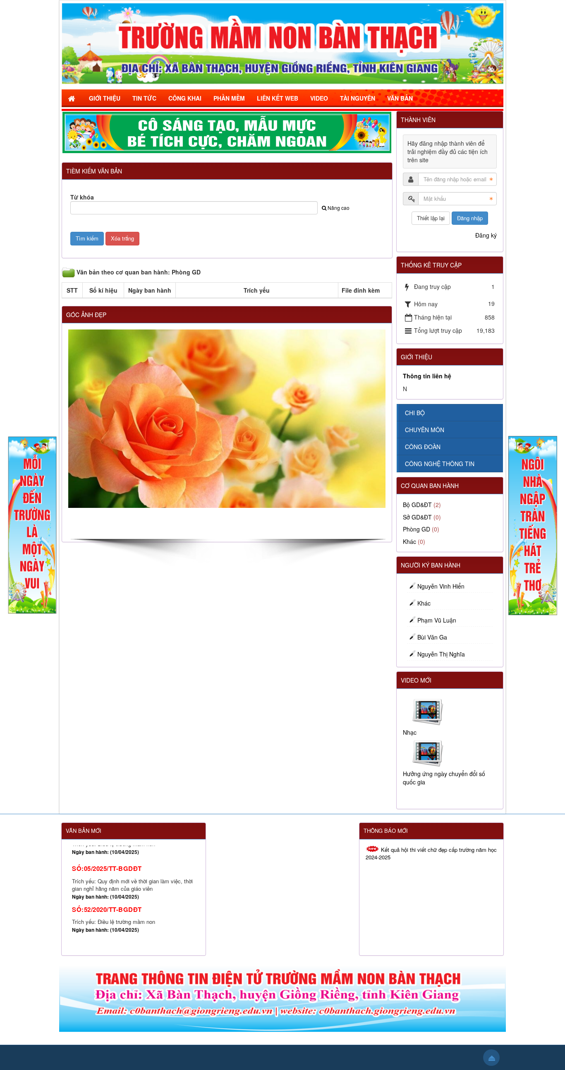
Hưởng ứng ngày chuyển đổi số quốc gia (444, 777)
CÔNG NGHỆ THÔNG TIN (439, 463)
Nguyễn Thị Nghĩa (441, 654)
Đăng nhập (470, 218)
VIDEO (319, 98)
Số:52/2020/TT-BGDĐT (107, 869)
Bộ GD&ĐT (417, 504)
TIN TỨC (144, 98)
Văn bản (400, 98)
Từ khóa (82, 197)
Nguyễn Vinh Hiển (440, 586)
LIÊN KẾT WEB (277, 98)
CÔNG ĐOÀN (423, 446)
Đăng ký (486, 235)
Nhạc (410, 732)
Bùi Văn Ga (432, 637)
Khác (409, 541)
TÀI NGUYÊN (357, 98)
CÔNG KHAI (184, 98)
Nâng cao (339, 207)
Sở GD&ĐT (417, 517)
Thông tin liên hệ (427, 376)
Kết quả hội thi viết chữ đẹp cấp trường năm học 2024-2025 (431, 853)
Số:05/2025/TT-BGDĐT (107, 906)
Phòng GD (416, 529)
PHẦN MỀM (229, 98)
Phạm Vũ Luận (436, 620)
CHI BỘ (415, 413)
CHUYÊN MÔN (424, 430)
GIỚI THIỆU (104, 98)
